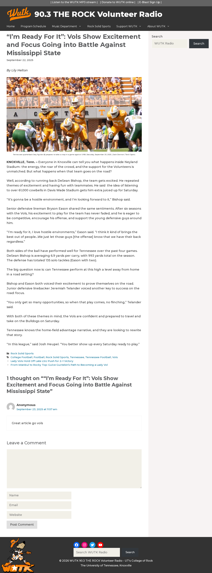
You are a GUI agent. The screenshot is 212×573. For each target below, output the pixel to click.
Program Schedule (33, 26)
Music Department (64, 26)
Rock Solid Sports (98, 26)
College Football (21, 357)
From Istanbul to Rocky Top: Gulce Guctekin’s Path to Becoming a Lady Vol (59, 364)
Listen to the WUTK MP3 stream (74, 2)
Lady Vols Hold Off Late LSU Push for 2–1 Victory (42, 361)
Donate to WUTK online (118, 2)
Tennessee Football (98, 357)
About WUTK (156, 26)
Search (157, 36)
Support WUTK (126, 26)
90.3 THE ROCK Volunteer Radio (98, 14)
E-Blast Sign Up (149, 2)
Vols (115, 357)
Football (39, 357)
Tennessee (77, 357)
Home (11, 26)
